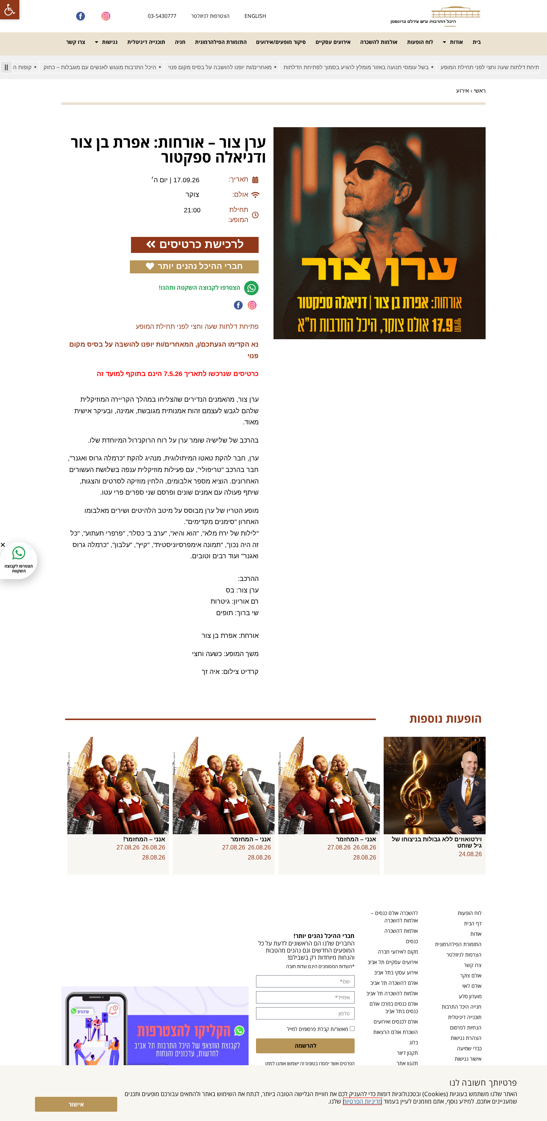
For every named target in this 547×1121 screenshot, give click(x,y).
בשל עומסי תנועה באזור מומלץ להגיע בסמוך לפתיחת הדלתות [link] (382, 67)
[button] (3, 544)
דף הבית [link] (473, 923)
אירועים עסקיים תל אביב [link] (393, 962)
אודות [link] (456, 41)
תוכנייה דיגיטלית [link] (146, 41)
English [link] (255, 15)
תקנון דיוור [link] (407, 1052)
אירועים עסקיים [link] (333, 41)
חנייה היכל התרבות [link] (462, 1006)
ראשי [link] (480, 90)
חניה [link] (180, 41)
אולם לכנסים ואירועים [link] (396, 1021)
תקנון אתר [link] (407, 1063)
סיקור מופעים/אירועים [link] (281, 41)
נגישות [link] (110, 41)
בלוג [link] (413, 1042)
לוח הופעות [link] (420, 41)
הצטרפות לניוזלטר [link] (210, 15)
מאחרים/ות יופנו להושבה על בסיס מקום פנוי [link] (246, 67)
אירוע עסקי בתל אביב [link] (396, 972)
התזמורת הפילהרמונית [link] (221, 41)
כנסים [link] (412, 941)
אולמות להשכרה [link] (378, 41)
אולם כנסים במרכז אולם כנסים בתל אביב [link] (394, 1007)
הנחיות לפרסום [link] (466, 1027)
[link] (9, 9)
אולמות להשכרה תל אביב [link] (392, 993)
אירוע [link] (462, 90)
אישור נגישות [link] (468, 1058)
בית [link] (477, 41)
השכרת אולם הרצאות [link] (395, 1031)
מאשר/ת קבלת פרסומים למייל (317, 1028)
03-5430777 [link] (162, 15)
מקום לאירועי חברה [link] (398, 951)
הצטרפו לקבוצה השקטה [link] (18, 568)
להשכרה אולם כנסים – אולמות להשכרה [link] (394, 916)
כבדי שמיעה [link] (469, 1048)
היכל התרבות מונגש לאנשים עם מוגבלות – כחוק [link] (126, 67)
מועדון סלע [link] (470, 996)
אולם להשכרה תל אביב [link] (394, 982)
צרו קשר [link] (75, 41)
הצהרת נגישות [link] (466, 1037)
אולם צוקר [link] (471, 975)
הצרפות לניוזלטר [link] (464, 954)
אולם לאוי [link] (472, 985)
